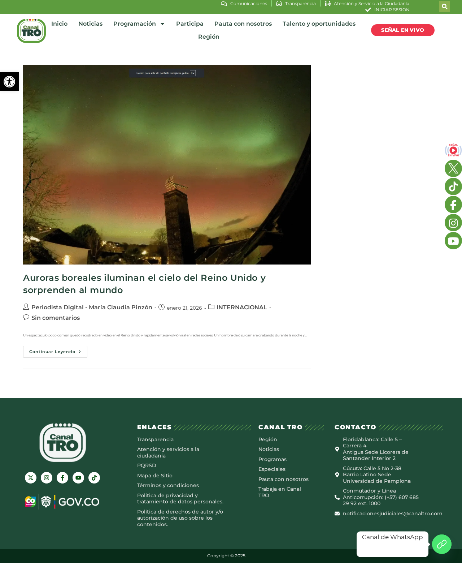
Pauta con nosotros (243, 23)
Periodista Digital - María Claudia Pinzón (91, 307)
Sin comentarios (55, 317)
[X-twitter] (30, 478)
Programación (134, 23)
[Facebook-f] (62, 478)
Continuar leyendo (58, 350)
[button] (9, 81)
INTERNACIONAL (242, 307)
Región (208, 36)
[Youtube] (78, 478)
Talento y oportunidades (319, 23)
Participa (190, 23)
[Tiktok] (94, 478)
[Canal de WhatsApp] (442, 544)
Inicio (59, 23)
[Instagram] (46, 478)
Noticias (90, 23)
